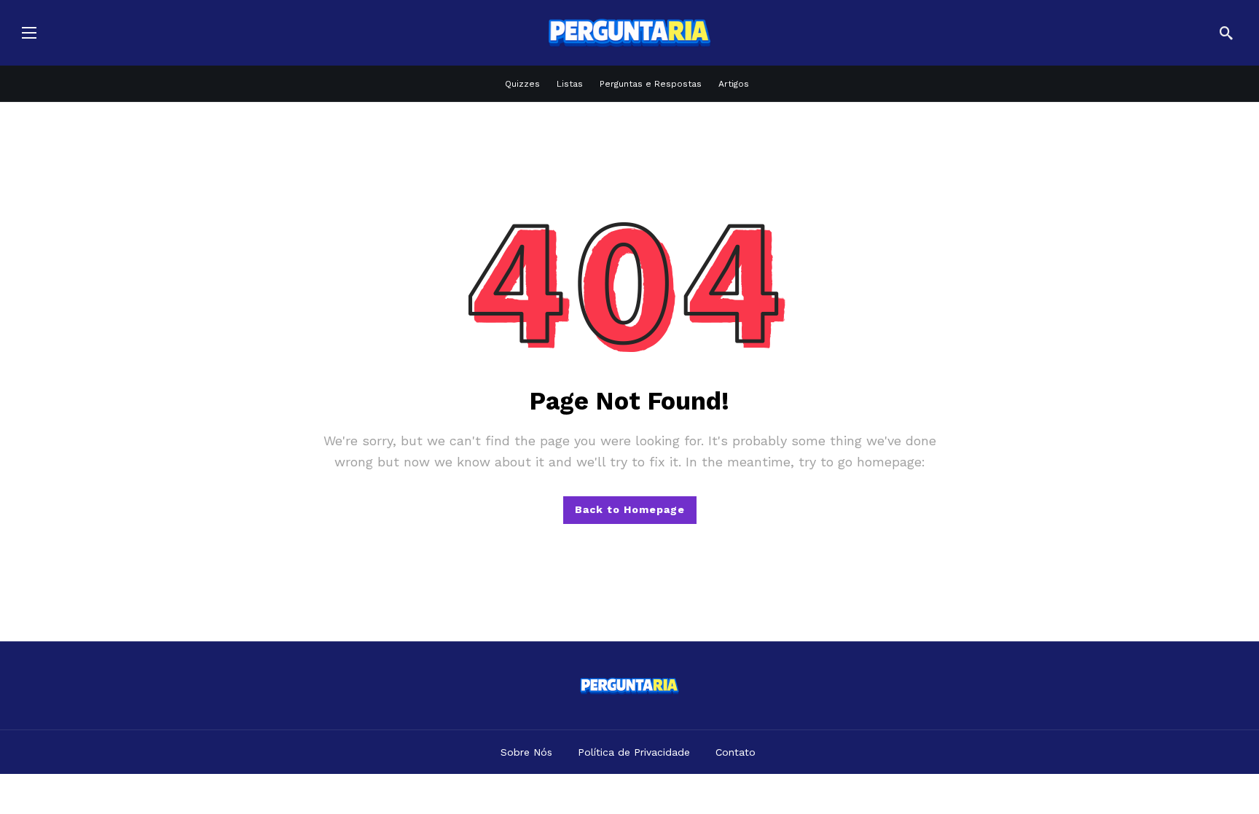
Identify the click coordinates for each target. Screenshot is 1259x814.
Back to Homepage (630, 509)
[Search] (1226, 33)
